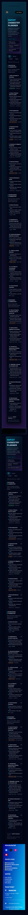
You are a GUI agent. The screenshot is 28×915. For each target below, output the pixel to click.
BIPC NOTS (8, 882)
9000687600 (12, 890)
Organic (16, 58)
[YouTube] (6, 855)
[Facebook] (6, 850)
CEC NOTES (8, 881)
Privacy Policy (10, 863)
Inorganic (11, 58)
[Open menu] (7, 12)
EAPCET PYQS (8, 879)
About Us (9, 866)
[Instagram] (15, 850)
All (9, 56)
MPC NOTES (8, 877)
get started (19, 12)
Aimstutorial (14, 6)
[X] (11, 850)
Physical (14, 56)
